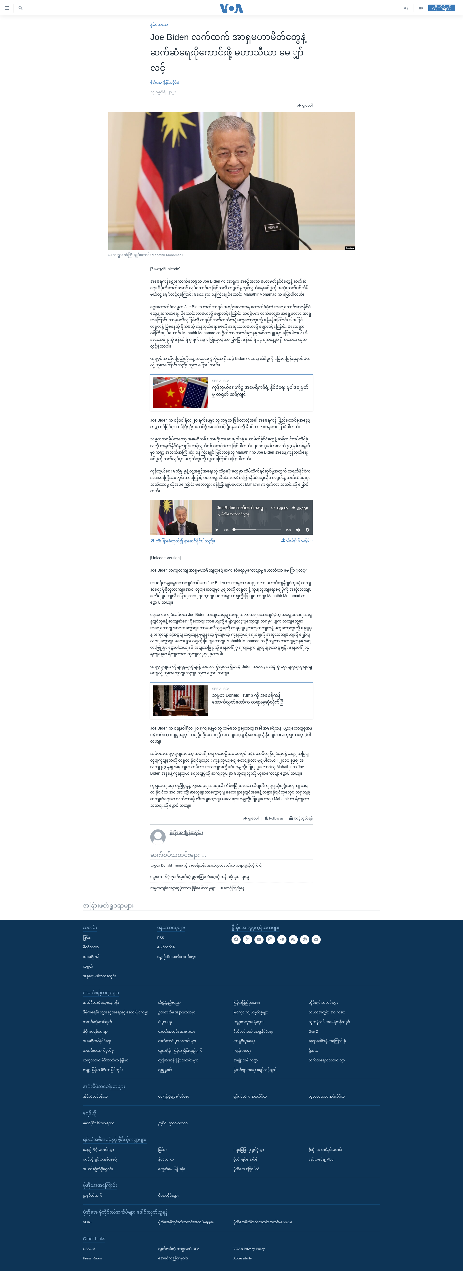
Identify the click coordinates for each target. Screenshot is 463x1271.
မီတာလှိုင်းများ (168, 1195)
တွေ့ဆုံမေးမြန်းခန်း (171, 1169)
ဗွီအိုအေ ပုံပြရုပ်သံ (246, 1169)
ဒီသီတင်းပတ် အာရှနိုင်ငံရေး (253, 1031)
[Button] (305, 105)
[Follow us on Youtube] (259, 939)
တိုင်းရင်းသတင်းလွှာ (323, 1002)
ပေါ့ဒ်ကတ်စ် (166, 947)
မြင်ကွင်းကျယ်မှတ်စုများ (250, 1012)
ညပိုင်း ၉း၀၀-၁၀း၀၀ (173, 1123)
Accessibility (242, 1258)
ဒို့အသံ (313, 1050)
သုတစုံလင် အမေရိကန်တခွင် (329, 1022)
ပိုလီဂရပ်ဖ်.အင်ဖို (245, 1159)
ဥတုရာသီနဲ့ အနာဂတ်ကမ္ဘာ (176, 1012)
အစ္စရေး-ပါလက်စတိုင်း (99, 976)
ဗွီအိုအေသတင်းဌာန (235, 514)
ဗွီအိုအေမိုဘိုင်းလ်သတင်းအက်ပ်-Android (262, 1222)
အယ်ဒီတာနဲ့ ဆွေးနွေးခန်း (101, 1002)
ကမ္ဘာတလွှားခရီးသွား (248, 1022)
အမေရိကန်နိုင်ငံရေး (97, 1041)
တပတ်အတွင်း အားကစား (176, 1031)
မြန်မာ (87, 937)
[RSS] (293, 939)
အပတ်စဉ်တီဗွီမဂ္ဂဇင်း (98, 1169)
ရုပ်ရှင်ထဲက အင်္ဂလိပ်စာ (250, 1096)
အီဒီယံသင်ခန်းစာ (95, 1096)
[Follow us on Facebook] (236, 939)
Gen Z (313, 1031)
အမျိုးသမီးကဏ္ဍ (245, 1060)
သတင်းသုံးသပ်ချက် (97, 1022)
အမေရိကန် (91, 957)
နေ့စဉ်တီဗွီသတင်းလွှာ (98, 1149)
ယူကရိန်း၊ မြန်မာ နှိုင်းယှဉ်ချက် (180, 1050)
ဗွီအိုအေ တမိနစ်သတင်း (325, 1149)
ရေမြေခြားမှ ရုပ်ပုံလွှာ (248, 1149)
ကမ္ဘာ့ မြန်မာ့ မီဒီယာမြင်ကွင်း (103, 1070)
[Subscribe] (316, 939)
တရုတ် (88, 966)
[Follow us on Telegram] (281, 939)
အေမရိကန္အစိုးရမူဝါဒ (173, 1258)
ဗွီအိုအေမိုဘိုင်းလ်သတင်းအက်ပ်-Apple (186, 1222)
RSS (160, 937)
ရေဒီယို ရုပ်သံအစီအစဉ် (100, 1159)
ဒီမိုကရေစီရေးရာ (95, 1031)
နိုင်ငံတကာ (159, 24)
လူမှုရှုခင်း (165, 1070)
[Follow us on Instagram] (270, 939)
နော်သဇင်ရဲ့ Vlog (321, 1159)
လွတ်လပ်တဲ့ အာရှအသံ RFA (178, 1248)
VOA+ (87, 1222)
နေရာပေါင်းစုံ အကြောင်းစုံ (327, 1041)
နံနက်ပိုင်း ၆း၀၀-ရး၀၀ (98, 1123)
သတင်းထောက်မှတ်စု (98, 1050)
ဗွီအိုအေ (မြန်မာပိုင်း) (164, 82)
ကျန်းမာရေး (242, 1050)
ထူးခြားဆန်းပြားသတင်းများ (178, 1060)
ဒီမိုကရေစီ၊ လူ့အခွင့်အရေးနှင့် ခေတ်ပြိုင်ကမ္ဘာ (115, 1012)
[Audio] (406, 8)
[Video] (421, 8)
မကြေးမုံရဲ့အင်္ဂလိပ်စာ (173, 1096)
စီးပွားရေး (165, 1022)
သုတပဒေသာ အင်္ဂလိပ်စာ (327, 1096)
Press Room (92, 1258)
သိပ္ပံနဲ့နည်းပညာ (169, 1002)
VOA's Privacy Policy (249, 1248)
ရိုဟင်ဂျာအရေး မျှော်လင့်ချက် (255, 1070)
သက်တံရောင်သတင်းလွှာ (327, 1060)
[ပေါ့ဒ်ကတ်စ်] (304, 939)
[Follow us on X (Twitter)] (247, 939)
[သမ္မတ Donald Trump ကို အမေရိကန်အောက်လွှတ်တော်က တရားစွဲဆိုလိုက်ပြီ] (180, 700)
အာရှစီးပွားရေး (244, 1041)
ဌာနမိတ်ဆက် (92, 1195)
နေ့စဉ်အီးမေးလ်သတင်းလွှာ (176, 957)
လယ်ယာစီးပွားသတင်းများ (177, 1041)
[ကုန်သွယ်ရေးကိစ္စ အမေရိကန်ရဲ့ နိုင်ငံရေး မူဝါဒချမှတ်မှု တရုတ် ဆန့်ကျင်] (180, 392)
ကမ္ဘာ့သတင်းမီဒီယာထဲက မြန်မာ (105, 1060)
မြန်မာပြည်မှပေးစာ (246, 1002)
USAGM (89, 1248)
